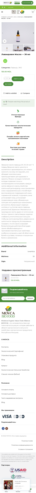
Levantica (31, 251)
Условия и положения (25, 449)
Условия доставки (8, 394)
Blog (3, 360)
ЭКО (15, 17)
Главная (3, 17)
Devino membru (26, 2)
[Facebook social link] (2, 7)
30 (34, 256)
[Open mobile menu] (2, 12)
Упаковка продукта (8, 355)
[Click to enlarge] (4, 41)
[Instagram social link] (4, 7)
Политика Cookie (27, 441)
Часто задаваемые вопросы (12, 398)
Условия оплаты (7, 390)
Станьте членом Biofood (10, 374)
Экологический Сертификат (12, 351)
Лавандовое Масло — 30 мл (22, 275)
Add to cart (18, 79)
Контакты (5, 347)
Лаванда (20, 17)
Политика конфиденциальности (22, 445)
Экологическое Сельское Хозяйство (15, 370)
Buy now (8, 84)
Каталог (10, 17)
